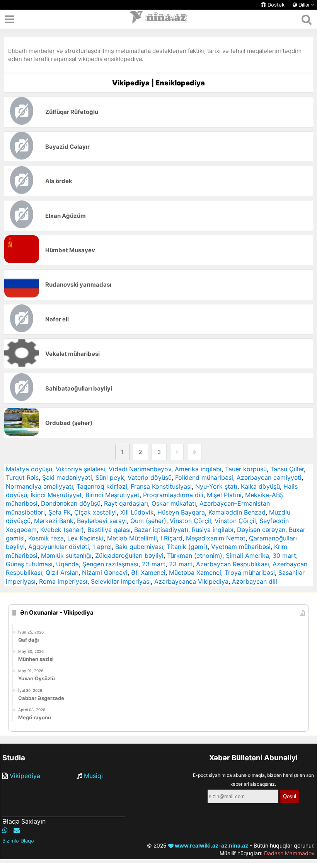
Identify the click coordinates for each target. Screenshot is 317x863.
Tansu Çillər (287, 469)
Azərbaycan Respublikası (232, 564)
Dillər (304, 5)
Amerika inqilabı (198, 469)
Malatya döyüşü (29, 469)
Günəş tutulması (29, 564)
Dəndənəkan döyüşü (71, 503)
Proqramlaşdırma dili (173, 495)
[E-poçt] (17, 830)
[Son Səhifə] (194, 452)
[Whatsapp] (5, 830)
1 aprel (102, 546)
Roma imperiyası (63, 581)
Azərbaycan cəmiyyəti (269, 477)
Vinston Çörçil (190, 521)
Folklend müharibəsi (204, 477)
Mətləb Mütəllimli (132, 538)
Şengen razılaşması (110, 564)
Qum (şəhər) (148, 521)
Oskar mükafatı (174, 503)
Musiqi (93, 776)
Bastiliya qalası (109, 529)
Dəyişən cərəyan (261, 529)
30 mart (284, 555)
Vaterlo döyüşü (150, 477)
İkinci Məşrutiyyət (56, 495)
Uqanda (67, 564)
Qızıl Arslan (62, 572)
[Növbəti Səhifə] (177, 452)
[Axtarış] (306, 19)
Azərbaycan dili (254, 581)
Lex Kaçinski (85, 538)
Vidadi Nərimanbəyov (140, 469)
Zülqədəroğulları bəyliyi (129, 555)
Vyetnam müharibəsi (241, 546)
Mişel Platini (224, 495)
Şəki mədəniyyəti (67, 477)
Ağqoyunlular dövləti (58, 546)
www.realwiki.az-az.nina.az (211, 845)
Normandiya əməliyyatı (39, 486)
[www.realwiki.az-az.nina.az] (158, 19)
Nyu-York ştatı (216, 486)
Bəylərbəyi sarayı (102, 521)
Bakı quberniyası (139, 546)
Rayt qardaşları (126, 503)
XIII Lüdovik (137, 512)
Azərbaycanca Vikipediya (191, 581)
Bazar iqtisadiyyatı (161, 529)
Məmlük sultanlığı (66, 555)
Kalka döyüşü (260, 486)
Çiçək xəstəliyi (95, 512)
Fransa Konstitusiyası (161, 486)
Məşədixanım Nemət (215, 538)
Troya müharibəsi (250, 572)
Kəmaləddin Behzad (237, 512)
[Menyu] (9, 19)
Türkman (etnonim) (194, 555)
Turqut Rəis (22, 477)
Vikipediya (25, 776)
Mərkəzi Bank (53, 521)
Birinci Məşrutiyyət (112, 495)
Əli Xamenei (148, 572)
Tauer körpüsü (246, 469)
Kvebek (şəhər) (62, 529)
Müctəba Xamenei (195, 572)
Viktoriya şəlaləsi (80, 469)
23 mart (153, 564)
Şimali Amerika (247, 555)
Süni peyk (109, 477)
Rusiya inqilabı (212, 529)
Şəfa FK (59, 512)
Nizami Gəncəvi (105, 572)
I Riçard (171, 538)
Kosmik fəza (46, 538)
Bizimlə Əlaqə (18, 841)
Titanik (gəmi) (187, 546)
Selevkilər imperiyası (121, 581)
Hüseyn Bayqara (181, 512)
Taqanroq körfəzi (102, 486)
